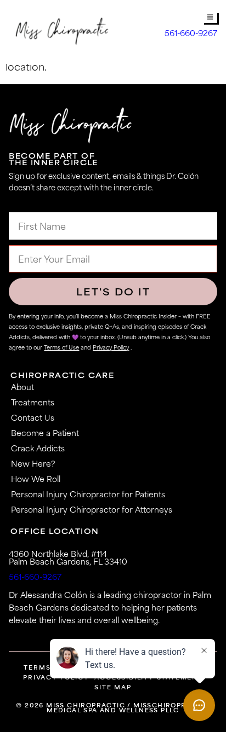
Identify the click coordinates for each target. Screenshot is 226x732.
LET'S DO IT (113, 292)
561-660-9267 (191, 33)
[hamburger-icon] (210, 18)
